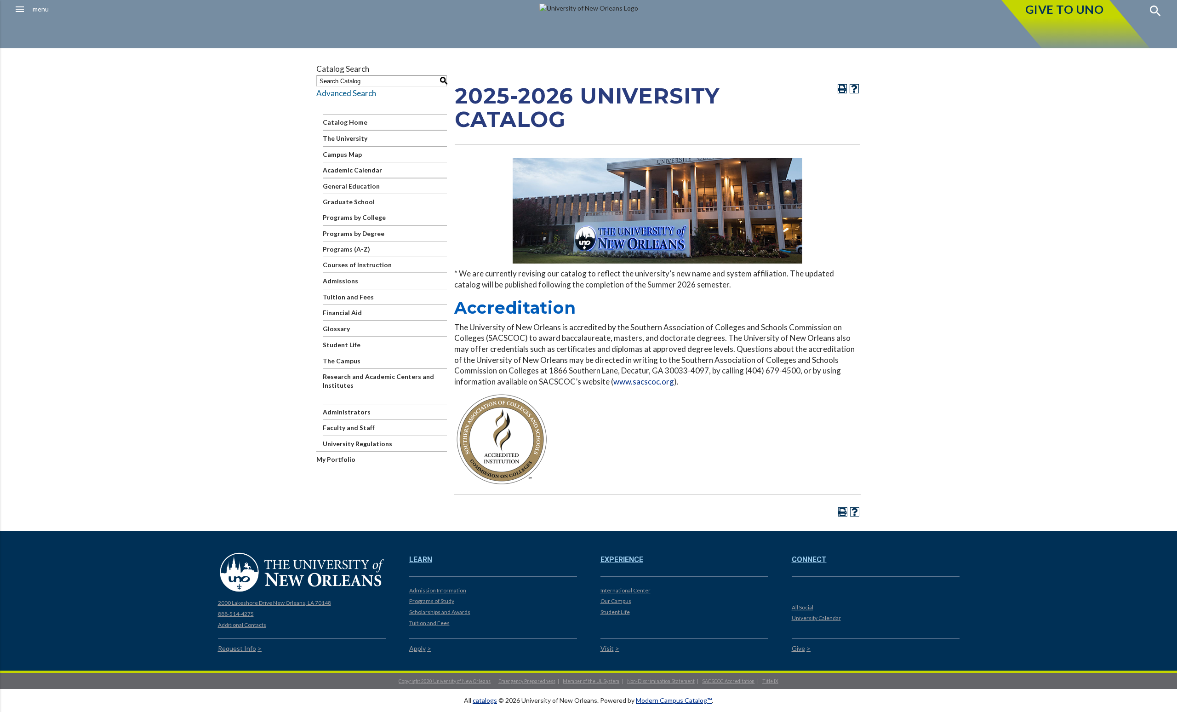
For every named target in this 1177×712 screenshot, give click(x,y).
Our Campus (615, 600)
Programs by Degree (353, 233)
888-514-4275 (236, 613)
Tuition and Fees (348, 297)
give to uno (1064, 9)
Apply (417, 648)
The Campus (341, 361)
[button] (104, 9)
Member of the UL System (591, 681)
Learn (420, 559)
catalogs (485, 700)
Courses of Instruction (357, 265)
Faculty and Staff (349, 427)
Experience (621, 559)
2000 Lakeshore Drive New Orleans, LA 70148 (274, 602)
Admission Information (437, 590)
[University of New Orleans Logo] (302, 572)
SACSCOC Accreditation (728, 681)
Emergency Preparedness (526, 681)
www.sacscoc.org (643, 381)
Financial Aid (342, 312)
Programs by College (354, 217)
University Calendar (816, 617)
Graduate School (349, 202)
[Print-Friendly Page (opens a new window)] (842, 88)
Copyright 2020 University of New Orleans (445, 681)
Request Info (237, 648)
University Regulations (357, 444)
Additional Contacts (242, 624)
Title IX (770, 681)
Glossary (336, 329)
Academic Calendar (352, 170)
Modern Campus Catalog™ (674, 700)
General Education (351, 186)
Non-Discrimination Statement (661, 681)
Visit (607, 648)
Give (798, 648)
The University (345, 138)
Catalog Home (345, 122)
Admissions (340, 281)
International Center (625, 590)
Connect (809, 559)
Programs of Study (431, 600)
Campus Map (342, 154)
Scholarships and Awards (439, 612)
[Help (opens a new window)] (854, 88)
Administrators (347, 412)
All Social (802, 607)
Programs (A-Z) (346, 249)
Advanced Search (346, 93)
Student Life (341, 345)
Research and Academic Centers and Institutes (378, 381)
